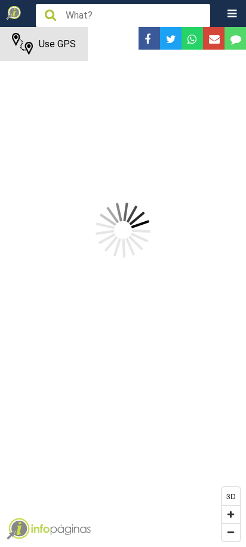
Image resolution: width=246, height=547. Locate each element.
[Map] (123, 287)
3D (231, 496)
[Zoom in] (231, 514)
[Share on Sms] (235, 38)
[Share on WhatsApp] (192, 38)
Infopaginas (18, 529)
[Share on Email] (214, 38)
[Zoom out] (231, 532)
